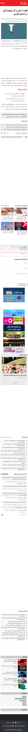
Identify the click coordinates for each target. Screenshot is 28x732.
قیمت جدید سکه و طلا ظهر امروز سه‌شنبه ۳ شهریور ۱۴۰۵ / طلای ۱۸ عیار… (13, 628)
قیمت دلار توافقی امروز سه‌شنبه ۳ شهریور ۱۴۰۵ (15, 631)
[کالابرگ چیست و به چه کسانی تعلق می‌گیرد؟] (22, 668)
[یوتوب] (12, 722)
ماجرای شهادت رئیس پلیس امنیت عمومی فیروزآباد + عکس (15, 129)
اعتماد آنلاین (8, 725)
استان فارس (24, 133)
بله (13, 116)
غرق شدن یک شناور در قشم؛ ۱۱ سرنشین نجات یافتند (16, 125)
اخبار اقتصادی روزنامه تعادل (20, 698)
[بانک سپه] (14, 328)
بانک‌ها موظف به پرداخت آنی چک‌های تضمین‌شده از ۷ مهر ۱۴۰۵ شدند (13, 448)
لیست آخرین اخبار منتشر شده (6, 437)
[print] (15, 41)
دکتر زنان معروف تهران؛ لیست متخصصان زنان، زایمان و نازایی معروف (10, 661)
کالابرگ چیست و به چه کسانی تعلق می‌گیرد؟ (9, 666)
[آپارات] (7, 722)
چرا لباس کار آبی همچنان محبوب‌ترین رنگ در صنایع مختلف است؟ (9, 673)
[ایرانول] (14, 335)
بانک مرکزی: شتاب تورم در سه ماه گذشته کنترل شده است (13, 451)
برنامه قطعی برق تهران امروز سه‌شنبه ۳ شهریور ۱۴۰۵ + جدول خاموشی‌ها (13, 638)
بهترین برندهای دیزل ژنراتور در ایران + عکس (9, 685)
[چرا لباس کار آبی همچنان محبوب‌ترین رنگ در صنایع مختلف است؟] (22, 674)
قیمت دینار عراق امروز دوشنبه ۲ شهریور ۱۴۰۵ (15, 625)
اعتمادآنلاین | (23, 43)
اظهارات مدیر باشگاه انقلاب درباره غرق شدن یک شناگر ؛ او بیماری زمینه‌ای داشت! (14, 95)
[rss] (20, 722)
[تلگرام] (2, 133)
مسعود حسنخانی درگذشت (19, 453)
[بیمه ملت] (14, 298)
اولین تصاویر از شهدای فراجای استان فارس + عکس (16, 127)
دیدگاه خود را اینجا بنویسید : (21, 273)
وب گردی (25, 657)
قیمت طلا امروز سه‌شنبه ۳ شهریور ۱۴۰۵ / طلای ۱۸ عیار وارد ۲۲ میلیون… (13, 635)
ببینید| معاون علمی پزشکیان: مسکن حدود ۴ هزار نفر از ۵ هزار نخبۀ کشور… (13, 458)
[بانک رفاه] (14, 350)
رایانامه (25, 268)
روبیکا (18, 116)
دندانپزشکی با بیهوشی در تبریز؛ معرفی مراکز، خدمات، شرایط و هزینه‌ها (10, 680)
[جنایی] (14, 342)
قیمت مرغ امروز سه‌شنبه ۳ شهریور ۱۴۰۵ (16, 623)
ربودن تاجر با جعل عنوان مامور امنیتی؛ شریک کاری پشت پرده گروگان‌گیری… (13, 468)
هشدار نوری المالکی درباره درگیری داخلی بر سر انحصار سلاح (14, 465)
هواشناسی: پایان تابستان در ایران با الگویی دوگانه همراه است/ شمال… (13, 615)
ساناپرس (24, 702)
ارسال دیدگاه (22, 285)
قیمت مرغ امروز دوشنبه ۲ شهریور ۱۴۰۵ (16, 621)
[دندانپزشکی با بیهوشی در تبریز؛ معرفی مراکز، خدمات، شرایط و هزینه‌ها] (22, 681)
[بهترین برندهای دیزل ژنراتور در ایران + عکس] (22, 687)
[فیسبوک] (5, 133)
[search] (1, 3)
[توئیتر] (10, 722)
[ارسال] (17, 41)
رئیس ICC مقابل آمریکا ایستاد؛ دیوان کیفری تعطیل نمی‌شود (14, 462)
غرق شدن (18, 133)
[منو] (3, 3)
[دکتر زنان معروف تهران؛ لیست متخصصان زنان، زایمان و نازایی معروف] (22, 662)
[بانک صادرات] (14, 313)
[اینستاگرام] (17, 722)
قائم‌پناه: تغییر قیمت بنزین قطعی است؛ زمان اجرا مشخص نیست (14, 441)
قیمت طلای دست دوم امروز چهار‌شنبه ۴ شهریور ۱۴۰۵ (13, 633)
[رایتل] (14, 320)
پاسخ (25, 248)
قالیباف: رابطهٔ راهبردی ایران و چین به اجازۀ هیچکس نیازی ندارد (13, 455)
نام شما (25, 263)
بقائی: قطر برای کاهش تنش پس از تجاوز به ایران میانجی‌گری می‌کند (14, 444)
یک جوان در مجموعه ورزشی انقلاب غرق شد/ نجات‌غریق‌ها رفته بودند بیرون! (15, 100)
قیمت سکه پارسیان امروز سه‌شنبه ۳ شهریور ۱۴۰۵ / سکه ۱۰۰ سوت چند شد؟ (13, 618)
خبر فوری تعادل (23, 700)
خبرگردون (24, 696)
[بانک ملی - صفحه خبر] (14, 291)
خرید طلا (24, 705)
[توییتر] (8, 133)
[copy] (26, 137)
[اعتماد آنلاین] (23, 3)
